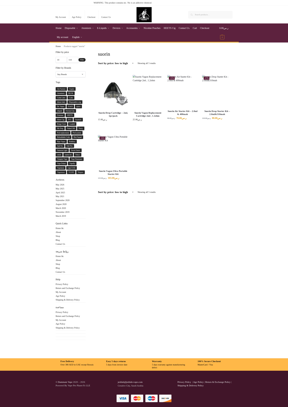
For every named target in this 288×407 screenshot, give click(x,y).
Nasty (81, 128)
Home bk (59, 228)
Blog (58, 240)
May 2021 (60, 196)
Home (58, 46)
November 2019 (62, 212)
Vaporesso (61, 172)
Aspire (71, 89)
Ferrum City (70, 111)
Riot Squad (78, 137)
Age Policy (76, 17)
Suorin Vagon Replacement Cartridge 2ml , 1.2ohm (147, 114)
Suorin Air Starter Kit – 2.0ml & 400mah (182, 112)
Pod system (77, 133)
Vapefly (72, 163)
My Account (60, 17)
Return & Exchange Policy (218, 382)
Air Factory (61, 89)
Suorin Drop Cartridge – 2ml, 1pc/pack (113, 114)
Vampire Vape (62, 159)
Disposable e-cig (75, 102)
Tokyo (77, 155)
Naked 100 (71, 128)
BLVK (70, 93)
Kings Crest (61, 124)
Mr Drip (60, 128)
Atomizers (61, 93)
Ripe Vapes (61, 142)
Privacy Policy (62, 284)
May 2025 (60, 189)
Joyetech (78, 120)
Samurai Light (62, 150)
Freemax (60, 115)
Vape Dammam (76, 159)
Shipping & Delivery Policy (68, 300)
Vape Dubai (61, 163)
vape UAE (71, 168)
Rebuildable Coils (63, 137)
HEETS (70, 115)
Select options (113, 126)
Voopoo (80, 172)
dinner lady (61, 102)
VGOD (71, 172)
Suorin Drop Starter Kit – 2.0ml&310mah (217, 112)
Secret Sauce (75, 150)
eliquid (59, 111)
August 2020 (61, 204)
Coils (71, 98)
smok (59, 155)
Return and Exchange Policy (68, 288)
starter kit (68, 155)
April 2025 (60, 192)
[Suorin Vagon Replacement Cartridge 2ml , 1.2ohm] (148, 90)
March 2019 (61, 216)
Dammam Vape (65, 382)
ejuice (78, 106)
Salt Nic (60, 146)
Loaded (72, 124)
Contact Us (106, 17)
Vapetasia (60, 168)
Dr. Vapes (60, 106)
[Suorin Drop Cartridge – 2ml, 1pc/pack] (113, 90)
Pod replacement (63, 133)
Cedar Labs (61, 98)
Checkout (91, 17)
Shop (58, 236)
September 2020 (63, 200)
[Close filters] (86, 52)
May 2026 (60, 185)
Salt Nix (70, 146)
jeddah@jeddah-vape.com (130, 382)
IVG (69, 120)
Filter (82, 60)
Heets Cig (60, 120)
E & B (70, 106)
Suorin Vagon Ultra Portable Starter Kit (113, 172)
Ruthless (72, 142)
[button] (226, 33)
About (58, 232)
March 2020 (61, 208)
